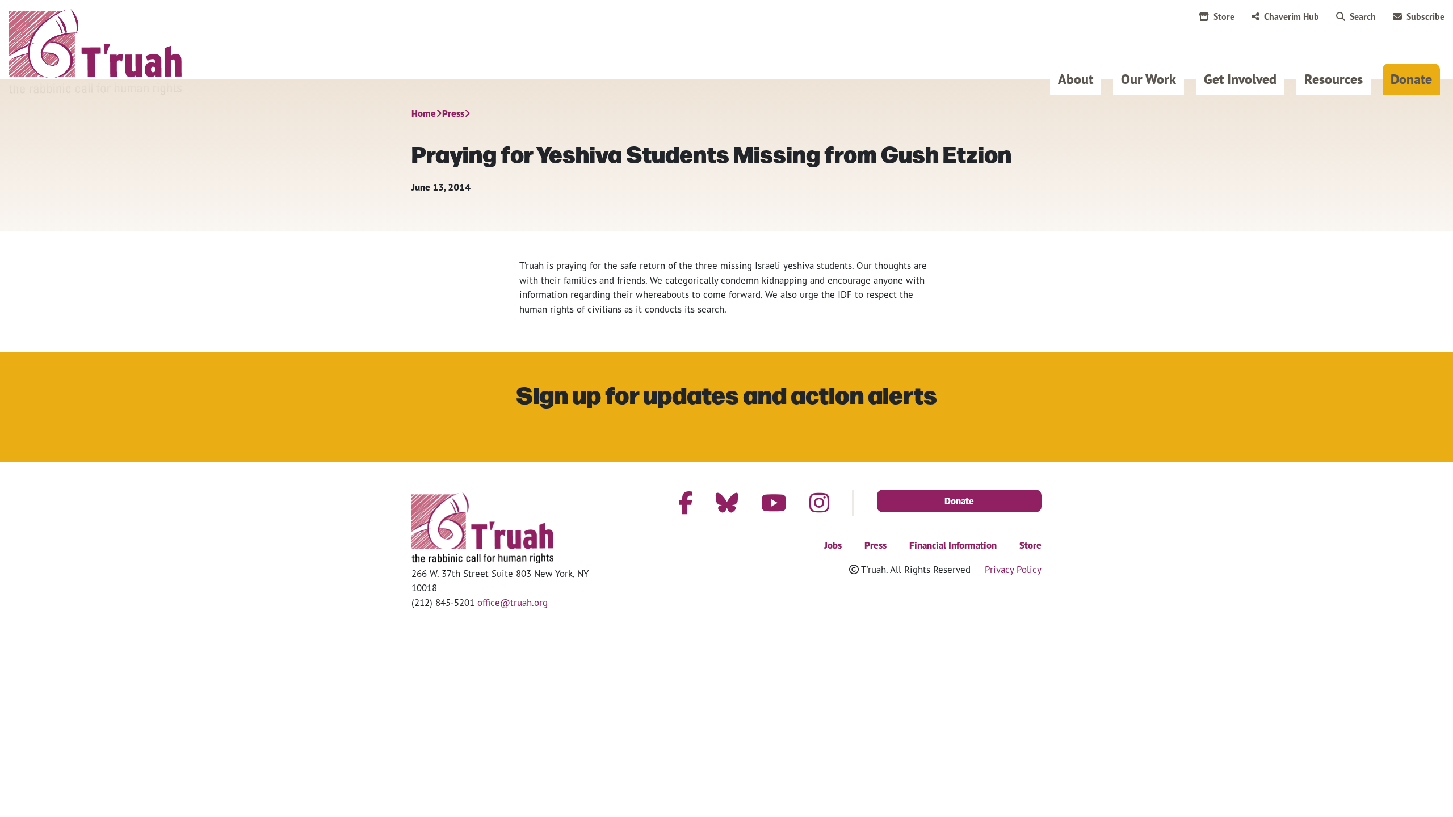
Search (1363, 16)
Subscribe (1425, 16)
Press (453, 113)
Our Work (1148, 79)
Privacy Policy (1013, 569)
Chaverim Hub (1291, 16)
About (1075, 79)
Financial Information (953, 545)
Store (1223, 16)
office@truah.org (512, 602)
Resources (1333, 79)
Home (423, 113)
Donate (1411, 79)
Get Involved (1240, 79)
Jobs (833, 545)
